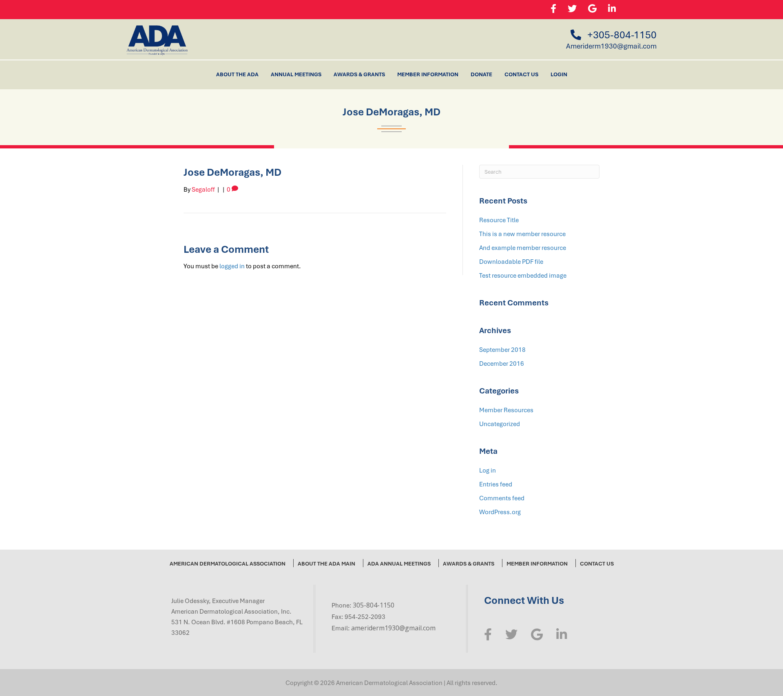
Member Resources (506, 410)
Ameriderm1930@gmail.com (611, 46)
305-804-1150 (373, 605)
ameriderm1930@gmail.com (393, 627)
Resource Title (499, 220)
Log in (487, 470)
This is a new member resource (522, 234)
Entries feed (495, 484)
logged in (232, 266)
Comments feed (501, 498)
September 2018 (502, 349)
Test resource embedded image (522, 275)
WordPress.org (500, 512)
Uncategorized (499, 424)
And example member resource (522, 247)
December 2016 (501, 363)
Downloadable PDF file (511, 261)
